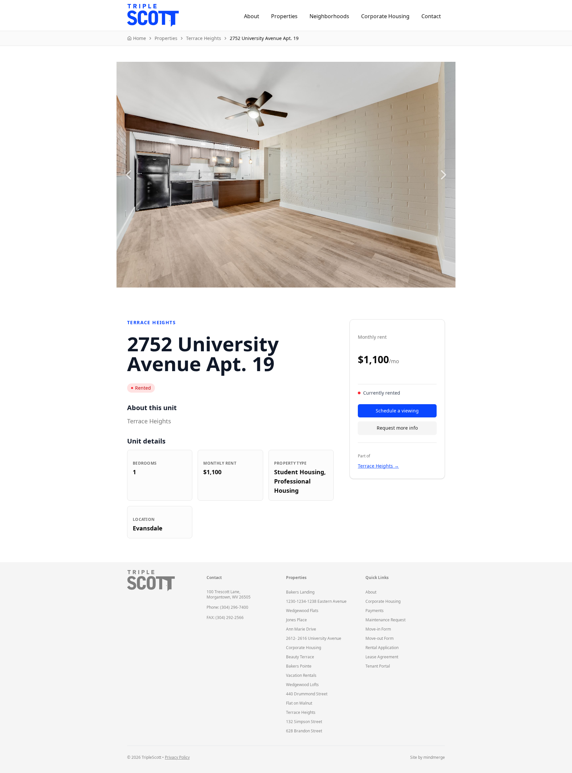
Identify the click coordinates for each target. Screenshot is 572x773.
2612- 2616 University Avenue (313, 638)
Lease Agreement (381, 657)
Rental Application (382, 647)
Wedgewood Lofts (302, 684)
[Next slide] (444, 175)
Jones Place (296, 620)
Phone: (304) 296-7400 (227, 607)
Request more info (397, 428)
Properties (284, 16)
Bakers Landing (300, 592)
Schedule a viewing (397, 410)
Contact (431, 16)
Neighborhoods (329, 16)
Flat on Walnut (299, 703)
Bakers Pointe (298, 666)
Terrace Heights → (378, 466)
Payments (374, 610)
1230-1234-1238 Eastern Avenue (316, 601)
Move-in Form (378, 629)
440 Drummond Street (306, 694)
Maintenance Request (385, 620)
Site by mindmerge (427, 757)
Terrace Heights (300, 712)
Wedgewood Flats (302, 610)
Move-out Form (379, 638)
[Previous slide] (128, 175)
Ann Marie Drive (301, 629)
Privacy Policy (177, 757)
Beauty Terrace (300, 657)
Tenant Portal (377, 666)
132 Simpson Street (304, 721)
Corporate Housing (385, 16)
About (251, 16)
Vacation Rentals (301, 675)
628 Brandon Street (304, 731)
